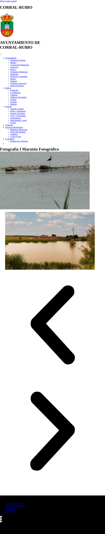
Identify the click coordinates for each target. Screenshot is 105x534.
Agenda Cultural (17, 109)
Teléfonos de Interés (18, 97)
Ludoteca (14, 134)
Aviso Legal (10, 508)
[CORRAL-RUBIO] (7, 36)
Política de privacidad (14, 503)
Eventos (13, 102)
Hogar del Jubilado (18, 132)
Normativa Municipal (19, 72)
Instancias (14, 74)
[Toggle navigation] (1, 54)
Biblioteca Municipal (18, 130)
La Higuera (9, 139)
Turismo (8, 106)
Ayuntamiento (11, 58)
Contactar (9, 125)
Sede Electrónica (17, 86)
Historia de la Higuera (19, 141)
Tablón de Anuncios (18, 83)
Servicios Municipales (14, 127)
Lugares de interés (17, 113)
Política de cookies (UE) (15, 506)
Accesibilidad (10, 510)
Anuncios (14, 67)
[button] (52, 325)
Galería (13, 100)
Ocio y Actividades (18, 116)
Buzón (13, 79)
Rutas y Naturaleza (18, 111)
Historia (13, 104)
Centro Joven (15, 136)
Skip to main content (8, 1)
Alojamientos (15, 118)
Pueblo (8, 88)
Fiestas (13, 123)
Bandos (13, 63)
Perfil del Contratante (18, 76)
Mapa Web (9, 513)
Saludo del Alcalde (17, 60)
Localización (15, 93)
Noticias (13, 81)
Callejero (14, 95)
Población (14, 90)
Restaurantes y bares (18, 120)
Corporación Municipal (19, 65)
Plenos (13, 69)
